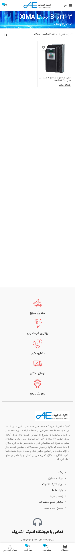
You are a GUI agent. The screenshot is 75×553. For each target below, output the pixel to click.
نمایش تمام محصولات (51, 502)
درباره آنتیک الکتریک (52, 484)
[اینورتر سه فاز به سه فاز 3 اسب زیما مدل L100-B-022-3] (55, 58)
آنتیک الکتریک (65, 35)
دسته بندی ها (64, 24)
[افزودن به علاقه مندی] (43, 47)
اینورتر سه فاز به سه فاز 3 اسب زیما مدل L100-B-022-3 (55, 79)
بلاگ (60, 472)
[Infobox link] (37, 306)
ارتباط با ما (57, 490)
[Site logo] (37, 5)
